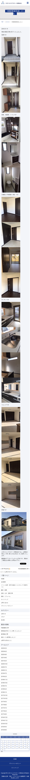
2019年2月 (4, 676)
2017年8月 (4, 704)
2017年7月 (4, 708)
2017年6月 (4, 711)
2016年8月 (4, 730)
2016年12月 (4, 717)
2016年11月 (4, 720)
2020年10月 (4, 664)
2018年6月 (4, 689)
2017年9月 (4, 701)
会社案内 (3, 582)
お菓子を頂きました (6, 640)
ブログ (7, 22)
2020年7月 (4, 667)
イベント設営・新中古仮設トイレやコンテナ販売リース (14, 586)
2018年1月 (4, 692)
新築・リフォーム (5, 596)
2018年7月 (4, 686)
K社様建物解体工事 (23, 568)
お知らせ (3, 613)
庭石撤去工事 (4, 634)
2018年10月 (4, 682)
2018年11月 (4, 679)
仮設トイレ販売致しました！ (8, 637)
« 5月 (2, 751)
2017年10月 (4, 698)
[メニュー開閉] (27, 3)
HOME (2, 578)
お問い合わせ (4, 602)
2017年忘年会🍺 (6, 568)
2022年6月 (4, 651)
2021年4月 (4, 657)
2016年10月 (4, 723)
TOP (2, 22)
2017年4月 (4, 714)
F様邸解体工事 (5, 627)
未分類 (3, 620)
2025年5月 (4, 648)
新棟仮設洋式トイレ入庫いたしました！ (11, 631)
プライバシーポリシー (7, 605)
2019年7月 (4, 673)
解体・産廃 (4, 590)
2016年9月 (4, 726)
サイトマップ (4, 599)
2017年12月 (4, 695)
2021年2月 (4, 660)
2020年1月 (4, 670)
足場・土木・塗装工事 (7, 593)
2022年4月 (4, 654)
